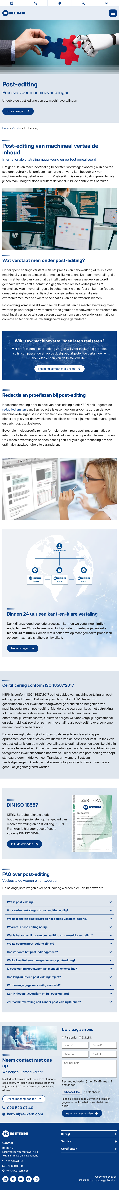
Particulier (71, 1037)
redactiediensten (14, 409)
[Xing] (13, 1179)
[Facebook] (29, 1179)
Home (5, 128)
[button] (107, 3)
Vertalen (16, 128)
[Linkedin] (5, 1179)
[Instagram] (36, 1179)
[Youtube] (21, 1179)
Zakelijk (87, 1037)
